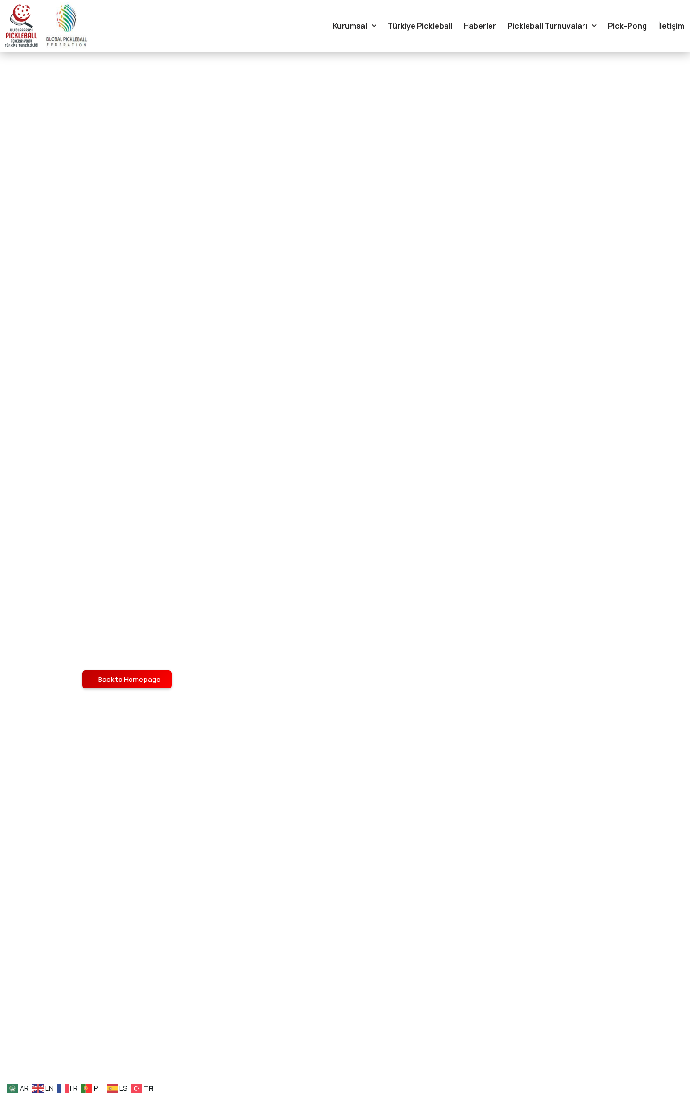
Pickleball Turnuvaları (547, 26)
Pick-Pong (627, 26)
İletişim (671, 26)
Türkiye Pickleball (420, 26)
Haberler (480, 26)
